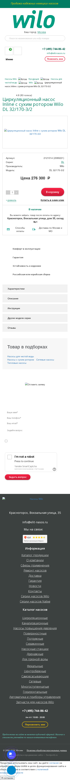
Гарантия (35, 581)
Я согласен (7, 778)
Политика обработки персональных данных (47, 750)
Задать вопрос (18, 477)
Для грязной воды (35, 659)
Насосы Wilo (11, 79)
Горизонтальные (35, 692)
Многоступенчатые (35, 686)
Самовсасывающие (35, 676)
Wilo (31, 82)
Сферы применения (35, 565)
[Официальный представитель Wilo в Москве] (35, 17)
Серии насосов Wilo (35, 596)
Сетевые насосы (45, 359)
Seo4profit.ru (52, 755)
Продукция (34, 79)
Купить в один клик (52, 200)
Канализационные (35, 623)
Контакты (35, 591)
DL (62, 162)
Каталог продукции (35, 555)
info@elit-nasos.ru (56, 53)
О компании (35, 560)
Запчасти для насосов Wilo (35, 702)
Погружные (35, 639)
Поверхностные (35, 633)
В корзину (52, 192)
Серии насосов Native (35, 601)
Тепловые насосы (16, 362)
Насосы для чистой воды (20, 356)
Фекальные (35, 666)
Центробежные (35, 671)
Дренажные (35, 654)
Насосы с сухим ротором (20, 359)
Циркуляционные (35, 618)
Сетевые (35, 681)
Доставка (35, 576)
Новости (35, 586)
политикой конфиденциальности (34, 444)
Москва (41, 32)
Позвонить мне (55, 58)
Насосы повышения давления (35, 628)
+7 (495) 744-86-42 (53, 49)
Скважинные (35, 644)
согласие (19, 440)
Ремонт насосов (35, 570)
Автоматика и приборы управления (35, 697)
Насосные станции (35, 649)
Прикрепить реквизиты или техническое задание (34, 448)
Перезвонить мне (35, 724)
